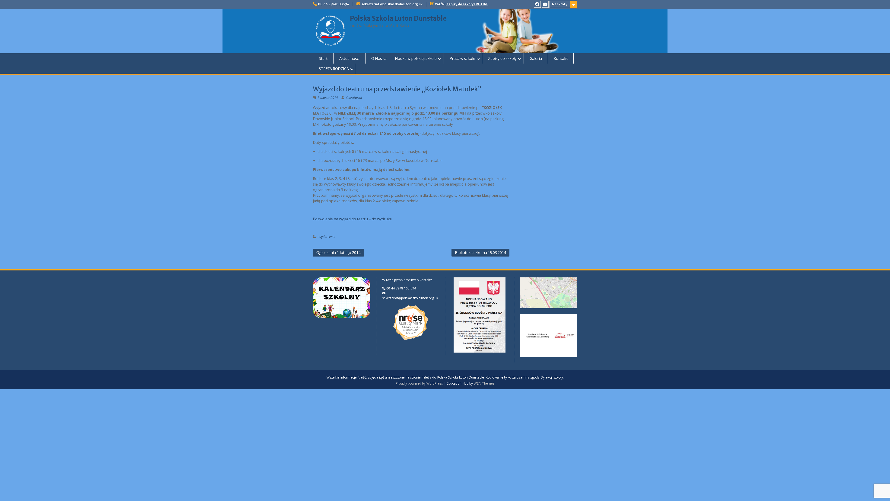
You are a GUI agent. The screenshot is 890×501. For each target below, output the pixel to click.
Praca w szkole (462, 58)
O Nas (376, 58)
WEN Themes (484, 383)
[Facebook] (537, 4)
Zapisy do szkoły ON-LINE (467, 4)
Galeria (536, 58)
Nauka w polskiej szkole (416, 58)
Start (323, 58)
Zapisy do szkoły (502, 58)
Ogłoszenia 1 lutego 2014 (338, 252)
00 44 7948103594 (333, 4)
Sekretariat (354, 97)
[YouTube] (545, 4)
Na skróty (559, 4)
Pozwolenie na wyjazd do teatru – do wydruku (352, 219)
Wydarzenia (326, 236)
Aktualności (349, 58)
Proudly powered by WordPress (419, 383)
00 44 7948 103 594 (401, 288)
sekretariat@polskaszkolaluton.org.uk (392, 4)
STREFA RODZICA (334, 68)
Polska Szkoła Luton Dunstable (398, 18)
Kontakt (561, 58)
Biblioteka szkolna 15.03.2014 (480, 252)
